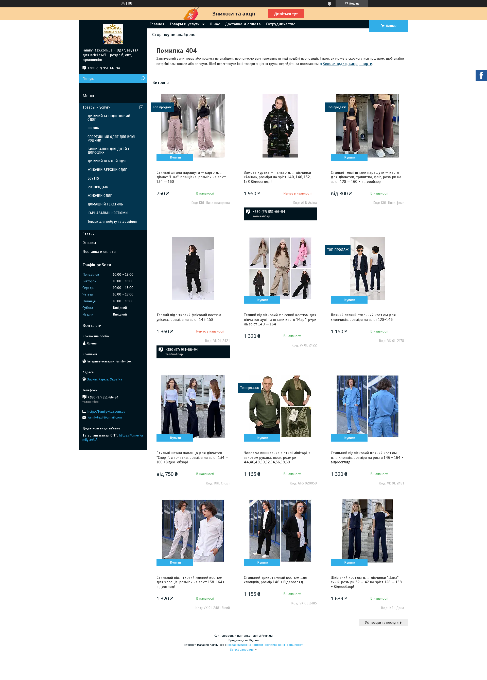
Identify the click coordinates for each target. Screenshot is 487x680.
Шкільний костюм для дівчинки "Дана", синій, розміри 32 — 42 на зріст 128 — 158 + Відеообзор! (366, 582)
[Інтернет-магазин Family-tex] (112, 34)
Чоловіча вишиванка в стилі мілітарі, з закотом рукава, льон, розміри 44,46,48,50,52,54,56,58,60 (277, 457)
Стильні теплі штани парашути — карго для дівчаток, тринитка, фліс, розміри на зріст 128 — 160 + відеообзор (366, 177)
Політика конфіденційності (284, 645)
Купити (175, 157)
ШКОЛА (93, 128)
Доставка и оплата (243, 24)
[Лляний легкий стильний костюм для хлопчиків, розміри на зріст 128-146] (367, 268)
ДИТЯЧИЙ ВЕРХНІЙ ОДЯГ (107, 161)
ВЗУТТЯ (93, 178)
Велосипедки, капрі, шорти (347, 63)
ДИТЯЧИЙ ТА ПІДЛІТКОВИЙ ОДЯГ (109, 118)
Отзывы (89, 242)
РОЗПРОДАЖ (98, 187)
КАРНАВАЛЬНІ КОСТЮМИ (108, 213)
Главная (157, 24)
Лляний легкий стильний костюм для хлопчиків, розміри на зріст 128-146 (363, 317)
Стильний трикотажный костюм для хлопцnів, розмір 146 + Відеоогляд (275, 579)
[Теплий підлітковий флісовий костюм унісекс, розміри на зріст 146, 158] (193, 268)
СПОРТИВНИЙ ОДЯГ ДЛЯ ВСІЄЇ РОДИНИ (111, 139)
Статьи (88, 234)
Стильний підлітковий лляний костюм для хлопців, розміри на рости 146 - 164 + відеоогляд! (367, 457)
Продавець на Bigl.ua (244, 640)
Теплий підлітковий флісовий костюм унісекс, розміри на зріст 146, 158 (188, 317)
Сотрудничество (280, 24)
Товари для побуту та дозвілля (112, 221)
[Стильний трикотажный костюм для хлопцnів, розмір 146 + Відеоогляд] (280, 531)
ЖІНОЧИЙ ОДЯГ (100, 196)
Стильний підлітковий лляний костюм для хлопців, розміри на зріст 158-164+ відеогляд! (190, 582)
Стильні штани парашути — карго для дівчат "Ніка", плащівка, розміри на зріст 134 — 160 (191, 177)
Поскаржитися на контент (245, 645)
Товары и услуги (184, 24)
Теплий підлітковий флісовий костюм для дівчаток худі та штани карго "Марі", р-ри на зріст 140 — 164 (280, 319)
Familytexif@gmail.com (105, 417)
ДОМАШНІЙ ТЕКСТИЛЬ (105, 204)
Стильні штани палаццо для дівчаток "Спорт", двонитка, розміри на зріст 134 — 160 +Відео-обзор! (192, 457)
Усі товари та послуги (381, 622)
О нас (215, 24)
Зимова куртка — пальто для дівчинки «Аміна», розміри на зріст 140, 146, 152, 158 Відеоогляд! (277, 177)
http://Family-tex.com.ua (106, 411)
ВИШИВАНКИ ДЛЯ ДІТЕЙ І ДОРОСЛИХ (108, 151)
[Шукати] (142, 78)
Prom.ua (267, 635)
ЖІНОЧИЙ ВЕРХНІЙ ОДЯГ (107, 170)
